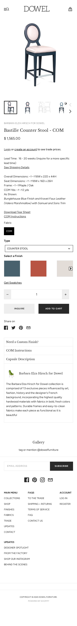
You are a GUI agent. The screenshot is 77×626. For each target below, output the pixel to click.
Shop (7, 504)
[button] (38, 342)
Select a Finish (13, 256)
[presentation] (70, 268)
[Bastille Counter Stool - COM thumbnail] (44, 107)
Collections (12, 498)
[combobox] (39, 248)
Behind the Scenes (15, 564)
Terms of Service (39, 509)
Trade (7, 520)
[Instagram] (42, 480)
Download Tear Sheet (17, 212)
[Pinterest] (34, 480)
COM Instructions (15, 216)
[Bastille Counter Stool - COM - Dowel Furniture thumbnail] (10, 107)
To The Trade (36, 498)
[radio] (9, 231)
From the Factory (15, 553)
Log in (63, 498)
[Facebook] (26, 480)
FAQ (30, 515)
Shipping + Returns (40, 504)
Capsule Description (20, 359)
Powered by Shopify (38, 601)
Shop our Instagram (17, 559)
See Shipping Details (16, 167)
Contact (9, 532)
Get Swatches (13, 282)
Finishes (9, 509)
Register (65, 504)
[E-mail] (50, 480)
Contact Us (35, 520)
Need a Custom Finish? (22, 342)
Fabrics (9, 515)
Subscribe (61, 466)
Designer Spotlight (16, 547)
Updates (9, 526)
